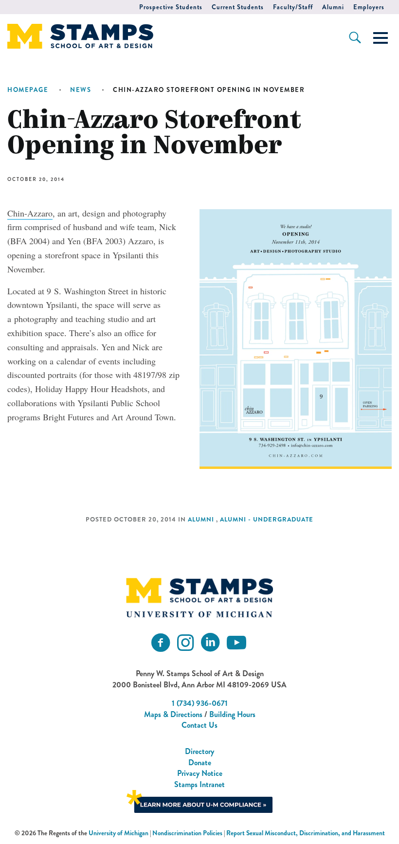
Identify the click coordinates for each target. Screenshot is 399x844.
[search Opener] (355, 37)
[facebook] (160, 643)
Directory (199, 751)
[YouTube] (236, 643)
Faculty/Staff (293, 7)
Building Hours (232, 714)
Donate (199, 762)
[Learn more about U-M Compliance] (199, 800)
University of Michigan (118, 833)
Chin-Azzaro (30, 213)
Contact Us (199, 725)
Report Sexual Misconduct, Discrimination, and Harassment (305, 833)
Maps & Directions (173, 714)
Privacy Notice (199, 773)
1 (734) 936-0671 (200, 703)
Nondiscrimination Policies (187, 833)
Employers (368, 7)
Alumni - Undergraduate (266, 519)
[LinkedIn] (210, 643)
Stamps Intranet (199, 784)
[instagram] (185, 643)
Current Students (238, 7)
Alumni (333, 7)
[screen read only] (380, 38)
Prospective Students (170, 7)
